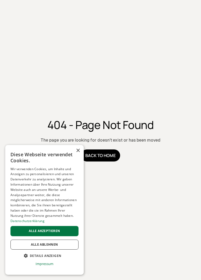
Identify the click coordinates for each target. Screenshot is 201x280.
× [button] (78, 151)
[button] (44, 256)
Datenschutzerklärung (27, 221)
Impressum (44, 263)
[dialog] (44, 210)
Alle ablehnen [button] (44, 244)
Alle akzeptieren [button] (44, 231)
